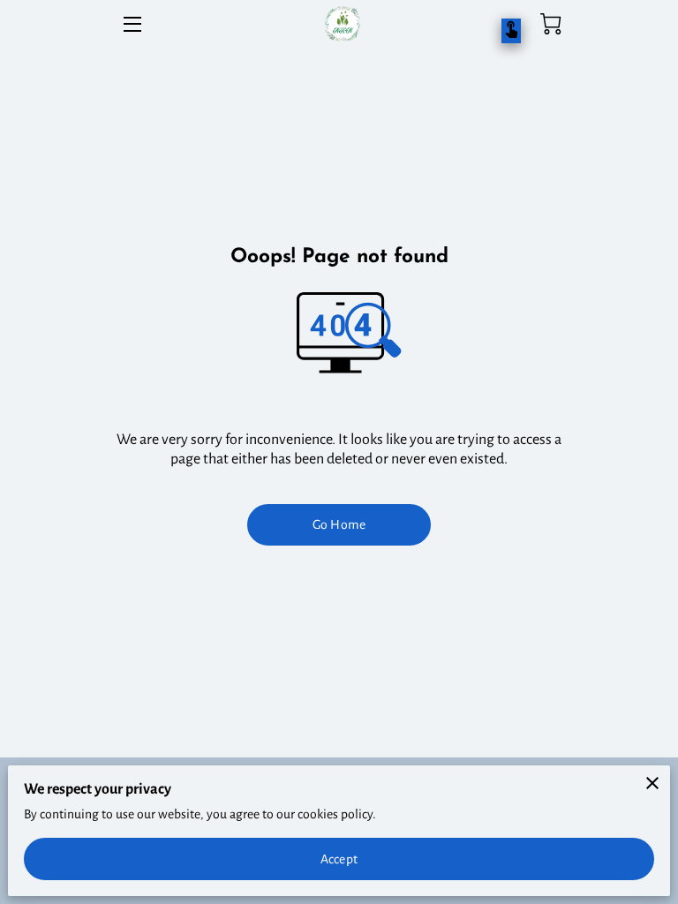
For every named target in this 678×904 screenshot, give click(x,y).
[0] (550, 23)
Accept (339, 859)
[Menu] (131, 24)
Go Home (339, 524)
